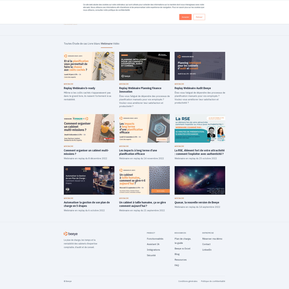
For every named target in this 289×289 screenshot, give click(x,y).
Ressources (181, 259)
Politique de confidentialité (213, 281)
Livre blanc (94, 43)
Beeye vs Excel (182, 248)
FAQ (177, 265)
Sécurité (151, 255)
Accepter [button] (185, 17)
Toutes (68, 43)
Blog (177, 254)
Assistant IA (153, 244)
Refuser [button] (199, 17)
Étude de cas (79, 43)
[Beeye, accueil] (103, 234)
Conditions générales (187, 281)
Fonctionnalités (155, 238)
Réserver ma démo (212, 238)
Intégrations (153, 249)
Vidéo (116, 43)
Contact (206, 244)
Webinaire (106, 43)
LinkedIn (206, 249)
